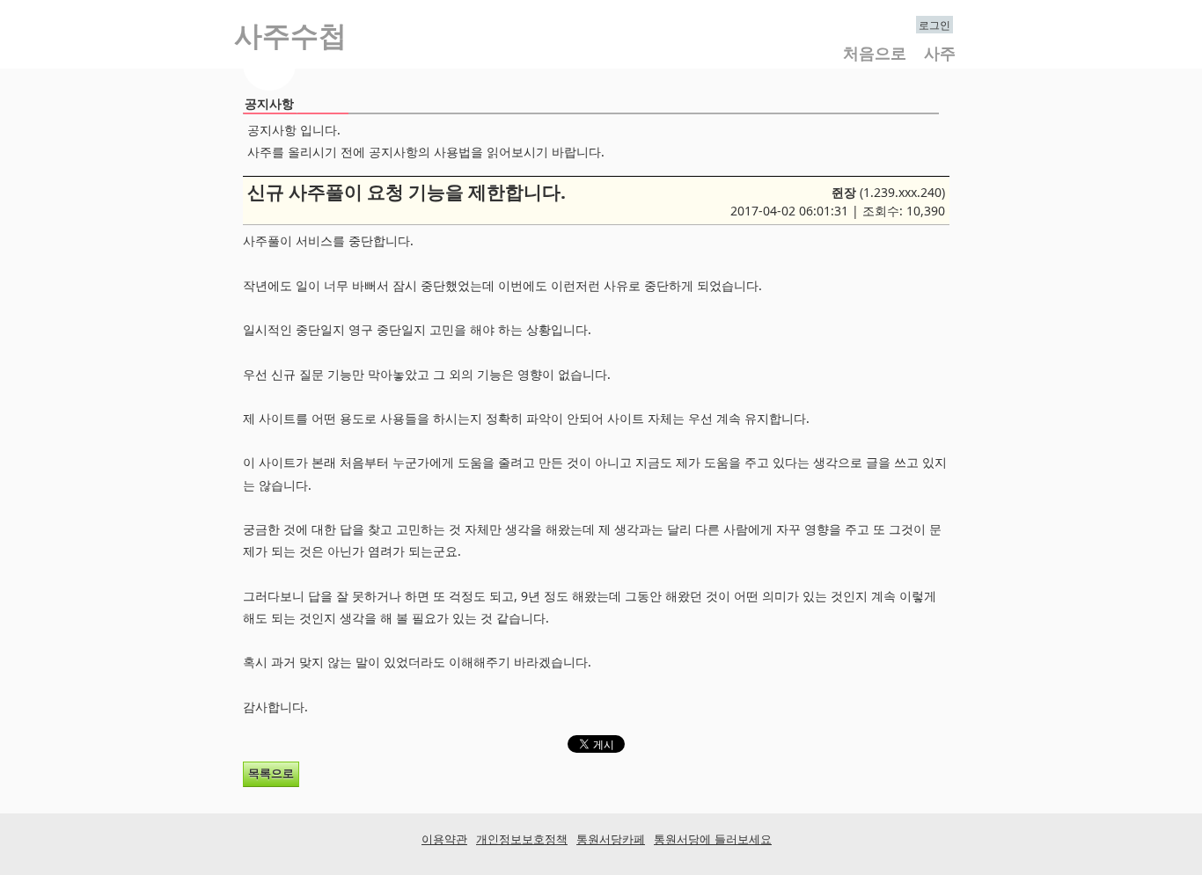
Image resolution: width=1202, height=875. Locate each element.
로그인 (934, 25)
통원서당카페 (610, 839)
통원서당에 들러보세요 (713, 839)
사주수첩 (290, 36)
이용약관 (444, 839)
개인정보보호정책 (522, 839)
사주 (940, 52)
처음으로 (874, 52)
